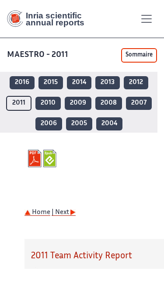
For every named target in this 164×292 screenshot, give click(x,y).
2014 (79, 82)
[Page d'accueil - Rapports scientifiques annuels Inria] (49, 19)
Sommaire (139, 55)
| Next (61, 212)
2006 (49, 124)
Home (40, 212)
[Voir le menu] (146, 19)
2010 (48, 103)
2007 (139, 103)
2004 (109, 124)
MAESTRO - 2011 (37, 55)
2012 (136, 82)
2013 (108, 82)
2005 (79, 124)
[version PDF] (35, 158)
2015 (51, 82)
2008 (109, 103)
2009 (78, 103)
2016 (22, 82)
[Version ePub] (51, 158)
